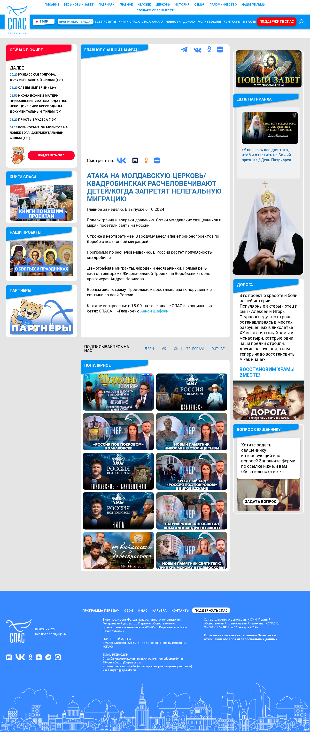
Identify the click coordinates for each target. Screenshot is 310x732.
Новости (173, 21)
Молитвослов (209, 21)
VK (164, 349)
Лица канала (152, 21)
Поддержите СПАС (276, 21)
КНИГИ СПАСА (129, 21)
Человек (144, 4)
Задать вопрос (260, 501)
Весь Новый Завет (79, 4)
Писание (52, 4)
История (182, 4)
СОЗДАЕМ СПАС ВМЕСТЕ (155, 10)
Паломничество (223, 4)
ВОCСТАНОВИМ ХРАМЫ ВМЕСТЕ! (267, 372)
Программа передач (75, 21)
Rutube (218, 349)
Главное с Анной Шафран (111, 50)
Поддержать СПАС (51, 155)
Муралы (249, 21)
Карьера (159, 610)
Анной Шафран (154, 311)
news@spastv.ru (170, 658)
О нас (142, 610)
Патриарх (107, 4)
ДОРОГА (245, 284)
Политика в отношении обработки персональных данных (240, 637)
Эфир (43, 21)
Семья (199, 4)
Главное (126, 4)
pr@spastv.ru (130, 662)
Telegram (195, 349)
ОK (176, 349)
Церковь (163, 4)
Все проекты (105, 21)
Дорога (189, 21)
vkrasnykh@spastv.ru (119, 670)
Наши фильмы (253, 4)
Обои (128, 610)
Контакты (232, 21)
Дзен (149, 349)
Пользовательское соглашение (229, 635)
